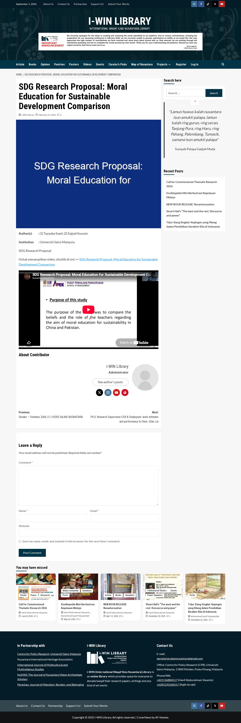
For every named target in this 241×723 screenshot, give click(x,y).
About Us (48, 3)
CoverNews (144, 717)
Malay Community (70, 590)
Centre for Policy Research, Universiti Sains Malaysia (49, 653)
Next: (124, 417)
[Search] (223, 64)
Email (94, 510)
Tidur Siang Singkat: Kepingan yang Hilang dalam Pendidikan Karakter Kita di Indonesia (193, 224)
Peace (34, 595)
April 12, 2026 (112, 616)
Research (45, 595)
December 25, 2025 (157, 616)
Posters (74, 64)
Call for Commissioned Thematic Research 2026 (191, 184)
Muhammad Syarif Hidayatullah (75, 615)
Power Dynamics (154, 595)
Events (100, 64)
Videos (87, 64)
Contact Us (64, 3)
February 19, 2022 (47, 115)
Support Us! (97, 3)
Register (181, 64)
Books (32, 64)
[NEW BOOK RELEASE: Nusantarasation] (120, 587)
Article (20, 64)
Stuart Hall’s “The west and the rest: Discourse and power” (194, 213)
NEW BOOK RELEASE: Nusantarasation (190, 204)
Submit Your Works (118, 3)
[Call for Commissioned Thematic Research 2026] (36, 587)
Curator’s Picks (118, 64)
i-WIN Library (119, 21)
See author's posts (110, 382)
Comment (26, 462)
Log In (194, 64)
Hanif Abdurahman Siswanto (34, 612)
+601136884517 (167, 680)
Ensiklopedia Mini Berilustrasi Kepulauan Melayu (191, 195)
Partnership (80, 3)
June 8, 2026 (27, 616)
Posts (65, 595)
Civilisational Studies (157, 590)
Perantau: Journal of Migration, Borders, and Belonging (50, 684)
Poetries (59, 64)
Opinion (45, 64)
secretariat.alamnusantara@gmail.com (180, 658)
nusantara (86, 590)
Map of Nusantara (142, 64)
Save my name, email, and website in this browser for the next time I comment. (71, 541)
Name (23, 510)
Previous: (51, 415)
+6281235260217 (168, 684)
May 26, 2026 (69, 619)
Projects (162, 64)
